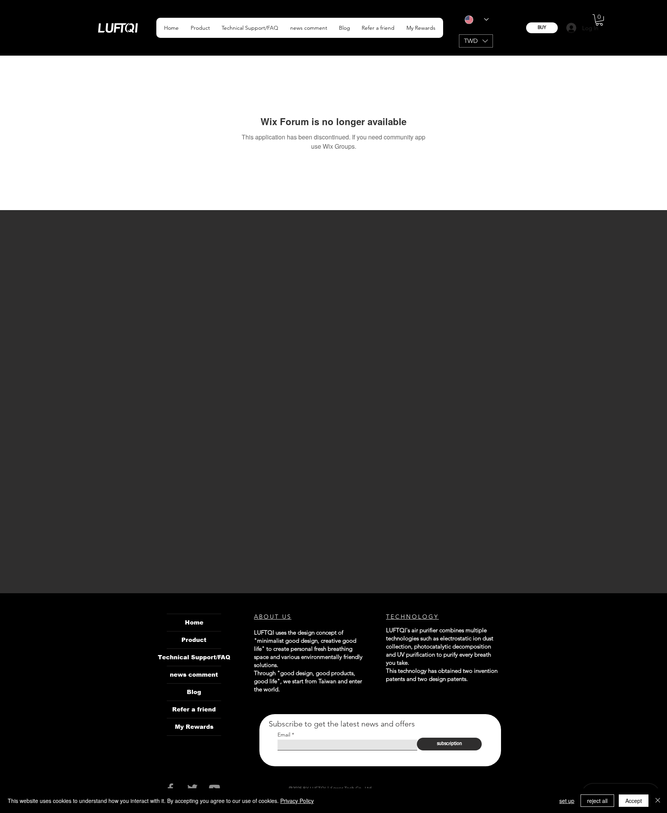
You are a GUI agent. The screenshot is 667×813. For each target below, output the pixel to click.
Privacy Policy (297, 801)
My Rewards (194, 726)
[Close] (657, 800)
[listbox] (476, 41)
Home (194, 622)
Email (284, 734)
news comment (194, 674)
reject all (597, 801)
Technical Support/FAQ (194, 657)
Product (194, 639)
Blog (194, 692)
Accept (633, 801)
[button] (200, 28)
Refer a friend (194, 709)
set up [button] (566, 801)
